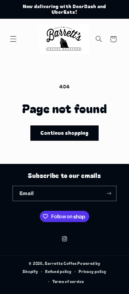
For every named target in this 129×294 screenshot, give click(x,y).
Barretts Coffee (60, 263)
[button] (13, 39)
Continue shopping (64, 132)
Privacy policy (92, 271)
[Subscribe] (109, 193)
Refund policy (58, 271)
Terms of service (68, 281)
